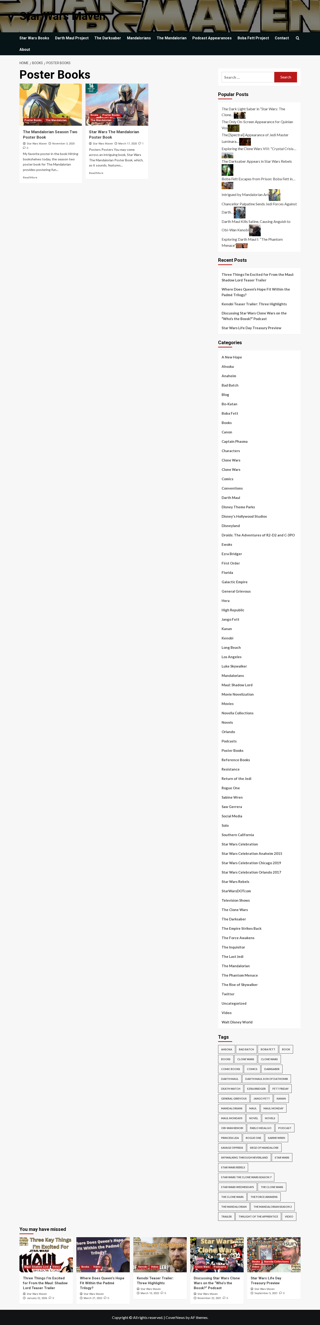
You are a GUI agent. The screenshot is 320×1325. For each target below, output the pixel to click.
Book (286, 1049)
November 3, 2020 (63, 143)
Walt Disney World (237, 1022)
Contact (282, 38)
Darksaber (271, 1068)
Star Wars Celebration (240, 844)
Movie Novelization (238, 694)
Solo (225, 825)
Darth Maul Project (72, 38)
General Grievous (236, 591)
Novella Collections (237, 713)
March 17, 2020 (127, 143)
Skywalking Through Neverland (244, 1157)
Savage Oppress (232, 1147)
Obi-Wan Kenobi (232, 1127)
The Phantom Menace (240, 975)
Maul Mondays (231, 1118)
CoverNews (175, 1317)
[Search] (298, 38)
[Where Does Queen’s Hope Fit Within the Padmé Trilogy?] (103, 1254)
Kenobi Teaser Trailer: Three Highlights (254, 304)
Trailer (226, 1216)
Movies (228, 703)
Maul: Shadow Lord (237, 685)
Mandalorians (139, 38)
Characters (231, 451)
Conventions (232, 488)
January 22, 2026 (37, 1298)
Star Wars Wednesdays (237, 1186)
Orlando (228, 732)
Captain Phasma (235, 441)
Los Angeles (232, 657)
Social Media (232, 816)
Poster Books (33, 120)
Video (226, 1013)
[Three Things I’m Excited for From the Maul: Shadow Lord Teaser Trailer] (46, 1254)
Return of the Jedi (236, 778)
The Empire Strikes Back (241, 928)
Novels (227, 722)
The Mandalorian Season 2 (272, 1206)
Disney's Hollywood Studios (244, 516)
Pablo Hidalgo (261, 1127)
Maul (253, 1108)
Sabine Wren (232, 797)
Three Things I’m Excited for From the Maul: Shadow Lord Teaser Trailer (258, 277)
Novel (253, 1118)
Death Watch (230, 1088)
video (289, 1216)
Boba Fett (230, 413)
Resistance (231, 769)
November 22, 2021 (209, 1298)
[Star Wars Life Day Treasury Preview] (274, 1254)
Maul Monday (273, 1108)
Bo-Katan (229, 404)
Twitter (228, 994)
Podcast (284, 1127)
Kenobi (227, 638)
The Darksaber (107, 38)
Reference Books (236, 760)
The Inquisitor (233, 947)
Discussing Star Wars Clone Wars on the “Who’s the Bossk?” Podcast (254, 316)
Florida (227, 572)
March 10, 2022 (150, 1293)
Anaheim (229, 376)
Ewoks (227, 544)
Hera (226, 600)
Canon (227, 432)
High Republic (233, 610)
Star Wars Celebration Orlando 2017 (251, 872)
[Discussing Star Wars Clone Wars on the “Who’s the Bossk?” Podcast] (217, 1254)
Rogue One (231, 788)
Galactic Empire (235, 582)
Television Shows (236, 900)
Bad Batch (230, 385)
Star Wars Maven (62, 16)
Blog (225, 394)
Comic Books (230, 1068)
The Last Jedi (232, 956)
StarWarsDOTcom (236, 891)
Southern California (238, 835)
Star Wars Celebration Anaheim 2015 (252, 853)
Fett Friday (280, 1088)
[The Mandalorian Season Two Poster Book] (50, 105)
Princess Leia (230, 1137)
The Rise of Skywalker (240, 984)
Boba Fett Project (253, 38)
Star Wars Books (34, 38)
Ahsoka (228, 366)
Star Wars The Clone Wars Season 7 (246, 1177)
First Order (231, 563)
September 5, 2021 (266, 1293)
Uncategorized (234, 1003)
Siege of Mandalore (264, 1147)
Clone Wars (231, 460)
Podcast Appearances (212, 38)
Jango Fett (230, 619)
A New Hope (232, 357)
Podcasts (229, 741)
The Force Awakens (238, 938)
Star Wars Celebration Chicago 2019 (251, 863)
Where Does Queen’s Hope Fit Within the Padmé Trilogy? (256, 292)
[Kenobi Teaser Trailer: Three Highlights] (160, 1254)
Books (94, 115)
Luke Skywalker (234, 666)
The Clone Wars (235, 910)
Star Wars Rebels (235, 881)
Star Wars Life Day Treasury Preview (251, 328)
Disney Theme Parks (238, 507)
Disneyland (231, 526)
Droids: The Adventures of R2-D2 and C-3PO (258, 535)
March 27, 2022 (93, 1298)
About (24, 49)
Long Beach (231, 647)
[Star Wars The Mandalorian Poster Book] (117, 105)
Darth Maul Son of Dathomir (266, 1078)
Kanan (227, 629)
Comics (227, 479)
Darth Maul (231, 497)
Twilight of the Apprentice (258, 1216)
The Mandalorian (171, 38)
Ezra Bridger (232, 554)
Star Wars (282, 1157)
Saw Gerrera (232, 807)
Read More (30, 177)
